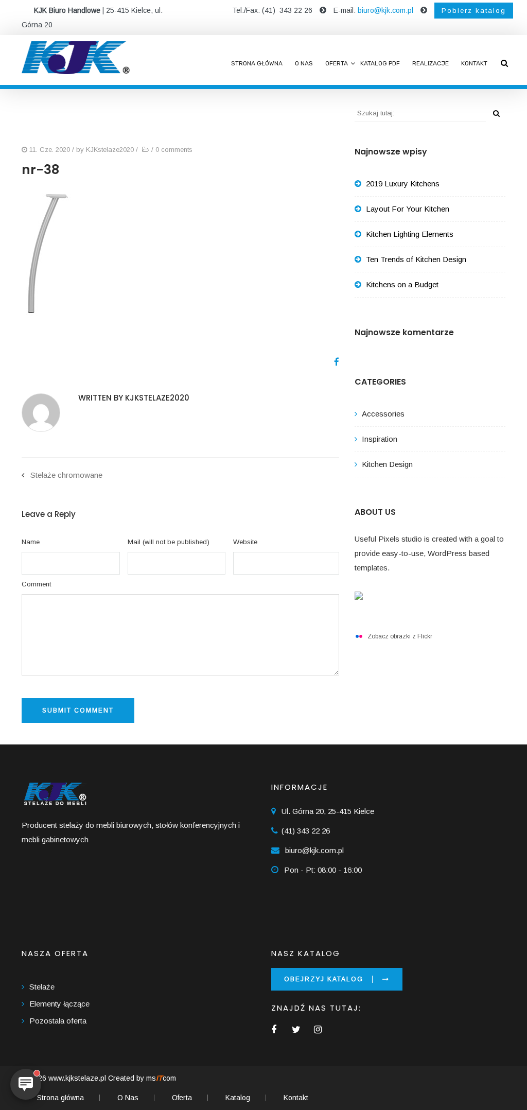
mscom (161, 1078)
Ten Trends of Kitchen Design (416, 259)
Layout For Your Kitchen (407, 208)
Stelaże (42, 986)
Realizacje (430, 63)
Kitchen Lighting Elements (409, 234)
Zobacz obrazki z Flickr (399, 636)
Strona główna (257, 63)
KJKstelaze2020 (110, 149)
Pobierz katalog (474, 10)
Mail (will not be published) (168, 542)
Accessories (383, 413)
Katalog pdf (380, 63)
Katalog (237, 1098)
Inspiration (379, 439)
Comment (36, 584)
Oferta (336, 63)
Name (31, 542)
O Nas (304, 63)
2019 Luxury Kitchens (403, 183)
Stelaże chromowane (66, 475)
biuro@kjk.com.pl (385, 10)
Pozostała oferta (57, 1020)
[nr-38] (332, 362)
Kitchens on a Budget (402, 284)
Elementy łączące (59, 1003)
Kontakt (474, 63)
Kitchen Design (387, 464)
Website (245, 542)
